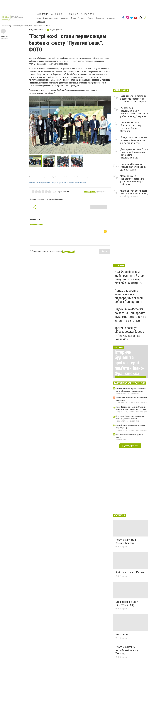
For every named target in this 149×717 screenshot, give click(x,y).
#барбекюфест (57, 183)
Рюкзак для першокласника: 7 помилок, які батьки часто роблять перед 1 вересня (134, 112)
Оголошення (41, 22)
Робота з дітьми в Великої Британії (126, 541)
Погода (73, 18)
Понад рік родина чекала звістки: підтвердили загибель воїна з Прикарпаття (129, 296)
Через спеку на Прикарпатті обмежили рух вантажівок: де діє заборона (132, 180)
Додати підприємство (51, 18)
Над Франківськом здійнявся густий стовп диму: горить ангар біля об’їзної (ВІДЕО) (130, 277)
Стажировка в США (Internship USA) (126, 603)
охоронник (121, 634)
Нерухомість (110, 18)
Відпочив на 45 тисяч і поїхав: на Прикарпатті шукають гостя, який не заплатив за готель (130, 314)
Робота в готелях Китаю (129, 572)
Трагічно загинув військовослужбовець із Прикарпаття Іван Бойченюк (129, 333)
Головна (43, 14)
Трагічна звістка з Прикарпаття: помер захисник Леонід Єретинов (130, 126)
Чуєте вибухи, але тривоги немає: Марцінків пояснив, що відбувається (134, 193)
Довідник (72, 14)
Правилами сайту (69, 251)
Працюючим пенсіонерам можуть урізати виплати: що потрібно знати (133, 140)
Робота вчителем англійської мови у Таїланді (126, 650)
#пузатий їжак (80, 183)
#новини (32, 183)
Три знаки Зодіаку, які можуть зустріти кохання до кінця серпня (133, 167)
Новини (58, 14)
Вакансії (90, 18)
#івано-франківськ (43, 183)
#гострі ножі (69, 183)
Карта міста (100, 18)
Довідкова (64, 18)
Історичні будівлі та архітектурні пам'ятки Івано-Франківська (130, 362)
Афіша (39, 18)
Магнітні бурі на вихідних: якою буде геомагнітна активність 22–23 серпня (133, 99)
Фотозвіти (81, 18)
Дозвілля (88, 14)
